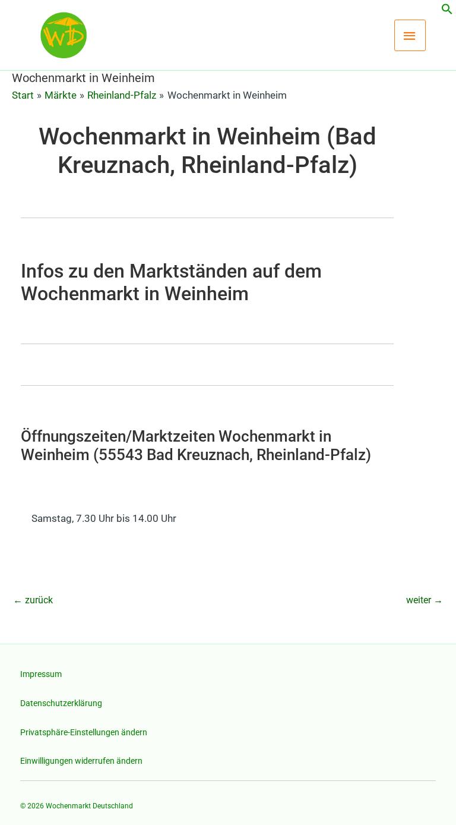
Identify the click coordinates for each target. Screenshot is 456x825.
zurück (33, 600)
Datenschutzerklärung (61, 703)
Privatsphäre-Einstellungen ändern (83, 732)
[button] (447, 11)
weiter (424, 600)
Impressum (41, 674)
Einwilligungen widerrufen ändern (81, 761)
